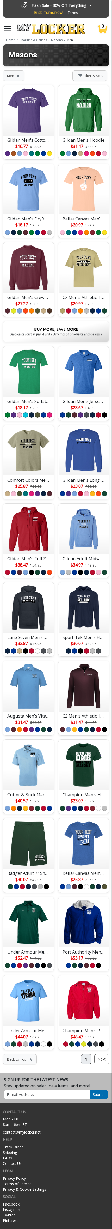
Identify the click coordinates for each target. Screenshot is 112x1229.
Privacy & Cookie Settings (24, 1189)
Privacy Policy (14, 1178)
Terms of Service (17, 1183)
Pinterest (10, 1220)
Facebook (11, 1204)
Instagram (11, 1209)
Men (13, 75)
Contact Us (12, 1163)
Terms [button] (73, 12)
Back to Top (20, 1059)
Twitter (9, 1215)
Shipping (10, 1152)
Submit (99, 1094)
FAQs (7, 1157)
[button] (8, 28)
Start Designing (28, 125)
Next (102, 1059)
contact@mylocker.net (22, 1132)
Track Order (13, 1146)
